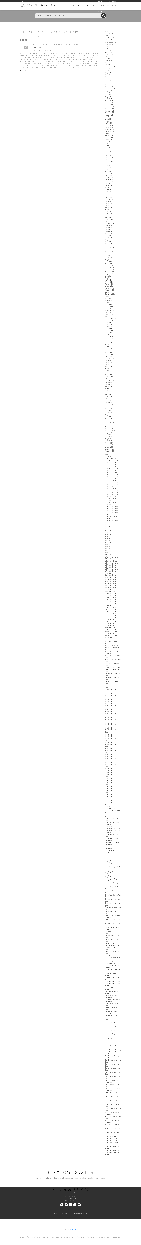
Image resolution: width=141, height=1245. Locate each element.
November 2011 (110, 385)
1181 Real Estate (110, 504)
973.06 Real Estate (111, 621)
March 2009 (109, 443)
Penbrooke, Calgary (111, 1016)
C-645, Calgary (109, 734)
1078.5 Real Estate (111, 480)
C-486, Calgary (109, 710)
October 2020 (109, 183)
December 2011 (110, 382)
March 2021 (109, 173)
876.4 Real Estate (110, 597)
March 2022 (109, 149)
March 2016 (109, 282)
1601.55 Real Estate (111, 563)
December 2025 (110, 61)
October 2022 (109, 135)
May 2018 (108, 240)
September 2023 (110, 113)
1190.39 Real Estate (111, 506)
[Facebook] (61, 1204)
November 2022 (110, 133)
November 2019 (110, 203)
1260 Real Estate (110, 527)
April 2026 (108, 52)
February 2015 (109, 308)
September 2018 (110, 232)
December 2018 (110, 225)
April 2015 (108, 304)
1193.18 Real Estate (111, 509)
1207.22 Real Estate (111, 510)
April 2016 (108, 280)
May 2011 (108, 393)
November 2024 (110, 85)
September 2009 (110, 431)
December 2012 (110, 360)
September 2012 (110, 366)
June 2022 (108, 143)
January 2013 (109, 358)
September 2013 (110, 342)
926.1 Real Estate (110, 607)
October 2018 (109, 230)
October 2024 (109, 87)
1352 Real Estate (110, 549)
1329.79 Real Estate (111, 545)
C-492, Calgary (109, 712)
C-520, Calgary (109, 728)
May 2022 (108, 145)
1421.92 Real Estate (111, 557)
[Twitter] (66, 1204)
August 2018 (109, 234)
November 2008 (110, 451)
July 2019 (108, 211)
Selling (93, 5)
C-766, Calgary (109, 788)
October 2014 (109, 316)
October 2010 (109, 405)
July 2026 (108, 46)
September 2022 (110, 137)
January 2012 (109, 380)
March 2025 (109, 77)
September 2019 (110, 207)
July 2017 (108, 256)
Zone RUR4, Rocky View (112, 1150)
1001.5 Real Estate (111, 462)
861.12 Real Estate (111, 585)
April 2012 (108, 374)
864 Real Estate (110, 589)
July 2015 (108, 298)
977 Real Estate (110, 623)
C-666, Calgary (109, 754)
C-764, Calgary (109, 786)
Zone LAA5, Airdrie (111, 1138)
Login (27, 1)
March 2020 (109, 195)
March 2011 (109, 397)
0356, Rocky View (110, 458)
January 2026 (109, 58)
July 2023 (108, 117)
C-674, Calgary (109, 770)
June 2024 (108, 95)
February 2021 (109, 175)
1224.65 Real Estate (111, 515)
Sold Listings (109, 39)
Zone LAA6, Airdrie (111, 1140)
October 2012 (109, 364)
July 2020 (108, 189)
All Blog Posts (109, 33)
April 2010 (108, 417)
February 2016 (109, 284)
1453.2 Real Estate (111, 559)
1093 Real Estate (110, 486)
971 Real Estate (110, 619)
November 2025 (110, 63)
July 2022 (108, 141)
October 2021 (109, 159)
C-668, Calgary (109, 756)
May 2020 (108, 193)
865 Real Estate (110, 591)
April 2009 (108, 441)
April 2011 (108, 395)
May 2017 (108, 260)
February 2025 (109, 79)
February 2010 (109, 421)
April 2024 (108, 99)
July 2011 (108, 390)
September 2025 (110, 67)
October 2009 (109, 429)
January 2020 (109, 199)
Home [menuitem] (66, 5)
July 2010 (108, 411)
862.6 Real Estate (110, 587)
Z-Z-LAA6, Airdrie (110, 1136)
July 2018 (108, 236)
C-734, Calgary (109, 772)
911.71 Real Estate (111, 601)
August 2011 (109, 389)
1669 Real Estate (110, 567)
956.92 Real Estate (111, 611)
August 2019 (109, 209)
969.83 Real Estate (111, 617)
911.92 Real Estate (111, 603)
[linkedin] (74, 1204)
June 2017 (108, 258)
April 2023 (108, 123)
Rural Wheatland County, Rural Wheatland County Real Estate (113, 1052)
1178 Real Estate (110, 502)
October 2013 (109, 340)
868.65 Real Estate (111, 593)
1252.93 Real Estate (111, 523)
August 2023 (109, 115)
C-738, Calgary (109, 778)
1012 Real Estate (110, 464)
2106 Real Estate (110, 575)
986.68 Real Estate (111, 629)
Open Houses (109, 37)
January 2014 (109, 334)
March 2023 (109, 125)
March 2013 (109, 354)
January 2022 (109, 153)
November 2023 (110, 109)
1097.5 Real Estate (111, 488)
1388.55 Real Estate (111, 553)
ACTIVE (99, 11)
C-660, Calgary (109, 736)
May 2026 (108, 50)
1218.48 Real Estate (111, 513)
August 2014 (109, 320)
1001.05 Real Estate (111, 460)
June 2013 (108, 348)
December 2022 (110, 131)
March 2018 (109, 244)
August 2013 (109, 344)
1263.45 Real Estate (111, 529)
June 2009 (108, 437)
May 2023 (108, 121)
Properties (74, 5)
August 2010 (109, 409)
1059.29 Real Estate (111, 476)
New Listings (109, 35)
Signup (22, 1)
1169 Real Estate (110, 498)
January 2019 (109, 224)
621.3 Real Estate (110, 579)
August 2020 (109, 187)
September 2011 (110, 386)
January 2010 (109, 423)
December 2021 (110, 155)
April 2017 (108, 262)
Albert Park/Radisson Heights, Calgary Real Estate (112, 647)
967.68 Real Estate (111, 615)
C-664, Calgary (109, 748)
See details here (38, 47)
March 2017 (109, 264)
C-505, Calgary (109, 718)
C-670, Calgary (109, 762)
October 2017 (109, 252)
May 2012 (108, 372)
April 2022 (108, 147)
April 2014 (108, 328)
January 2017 (109, 268)
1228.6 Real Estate (111, 517)
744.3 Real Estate (110, 583)
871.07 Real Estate (111, 595)
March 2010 (109, 419)
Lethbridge (108, 955)
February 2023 (109, 127)
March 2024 (109, 101)
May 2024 (108, 97)
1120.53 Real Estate (111, 494)
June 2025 (108, 71)
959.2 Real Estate (110, 613)
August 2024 (109, 91)
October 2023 (109, 111)
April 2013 (108, 352)
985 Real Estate (110, 627)
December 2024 (110, 83)
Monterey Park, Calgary (112, 981)
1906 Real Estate (110, 571)
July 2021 (108, 165)
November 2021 (110, 157)
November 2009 (110, 427)
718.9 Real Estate (110, 581)
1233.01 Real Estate (111, 521)
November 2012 (110, 362)
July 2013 (108, 346)
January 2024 (109, 105)
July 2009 (108, 435)
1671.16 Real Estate (111, 569)
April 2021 (108, 171)
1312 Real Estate (110, 541)
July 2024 (108, 93)
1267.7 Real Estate (111, 531)
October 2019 (109, 205)
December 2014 (110, 312)
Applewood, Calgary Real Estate (33, 37)
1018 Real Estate (110, 466)
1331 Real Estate (110, 547)
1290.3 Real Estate (111, 535)
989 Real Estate (110, 633)
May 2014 (108, 326)
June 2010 (108, 413)
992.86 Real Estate (111, 635)
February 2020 (109, 197)
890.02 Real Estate (111, 599)
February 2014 (109, 332)
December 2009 (110, 425)
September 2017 (110, 254)
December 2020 (110, 179)
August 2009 (109, 433)
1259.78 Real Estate (111, 525)
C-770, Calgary (109, 800)
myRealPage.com (73, 1229)
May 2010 (108, 415)
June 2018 (108, 238)
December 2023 (110, 107)
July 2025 (108, 69)
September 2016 (110, 272)
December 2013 (110, 336)
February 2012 (109, 378)
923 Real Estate (110, 605)
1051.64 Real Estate (111, 474)
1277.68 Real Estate (111, 533)
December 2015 (110, 288)
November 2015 (110, 290)
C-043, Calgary (109, 694)
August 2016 (109, 274)
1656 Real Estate (110, 565)
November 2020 (110, 181)
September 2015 (110, 294)
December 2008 (110, 449)
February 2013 (109, 356)
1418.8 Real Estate (111, 555)
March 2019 (109, 219)
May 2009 (108, 439)
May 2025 (108, 73)
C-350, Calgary (109, 704)
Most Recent (109, 44)
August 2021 (109, 163)
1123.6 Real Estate (111, 496)
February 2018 (109, 246)
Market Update (105, 5)
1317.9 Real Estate (111, 543)
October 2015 (109, 292)
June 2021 (108, 167)
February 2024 (109, 103)
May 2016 (108, 278)
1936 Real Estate (110, 573)
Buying (84, 5)
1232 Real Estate (110, 519)
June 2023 (108, 119)
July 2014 (108, 322)
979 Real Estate (110, 625)
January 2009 (109, 447)
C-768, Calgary (109, 794)
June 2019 (108, 213)
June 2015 (108, 300)
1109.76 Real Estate (111, 492)
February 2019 (109, 221)
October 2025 (109, 65)
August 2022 (109, 139)
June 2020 (108, 191)
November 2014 (110, 314)
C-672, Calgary (109, 768)
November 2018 (110, 228)
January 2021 (109, 177)
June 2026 (108, 48)
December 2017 (110, 250)
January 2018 (109, 248)
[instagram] (70, 1204)
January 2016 (109, 286)
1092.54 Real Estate (111, 484)
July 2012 (108, 370)
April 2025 (108, 75)
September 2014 (110, 318)
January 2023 (109, 129)
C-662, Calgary (109, 742)
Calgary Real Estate (111, 808)
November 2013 (110, 338)
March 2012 (109, 376)
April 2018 (108, 242)
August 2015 (109, 296)
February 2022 (109, 151)
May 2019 (108, 215)
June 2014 (108, 324)
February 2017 (109, 266)
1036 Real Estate (110, 470)
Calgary (107, 806)
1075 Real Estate (110, 478)
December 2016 (110, 270)
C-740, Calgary (109, 780)
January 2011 (109, 401)
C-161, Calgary (109, 700)
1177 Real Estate (110, 500)
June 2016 (108, 276)
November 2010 (110, 403)
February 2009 (109, 445)
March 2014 (109, 330)
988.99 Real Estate (111, 631)
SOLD (105, 11)
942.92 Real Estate (111, 609)
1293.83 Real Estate (111, 537)
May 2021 (108, 169)
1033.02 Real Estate (111, 468)
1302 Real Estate (110, 539)
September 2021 (110, 161)
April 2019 (108, 217)
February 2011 (109, 399)
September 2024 (110, 89)
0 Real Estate (109, 456)
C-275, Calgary (109, 702)
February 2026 (109, 57)
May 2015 (108, 302)
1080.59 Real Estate (111, 482)
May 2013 (108, 350)
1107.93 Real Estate (111, 490)
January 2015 (109, 310)
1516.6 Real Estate (111, 561)
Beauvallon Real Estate (112, 667)
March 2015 (109, 306)
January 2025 (109, 81)
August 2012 (109, 368)
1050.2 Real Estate (111, 472)
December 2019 (110, 201)
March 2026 (109, 54)
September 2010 (110, 407)
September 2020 (110, 185)
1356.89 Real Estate (111, 551)
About (117, 5)
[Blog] (79, 1204)
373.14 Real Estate (111, 577)
